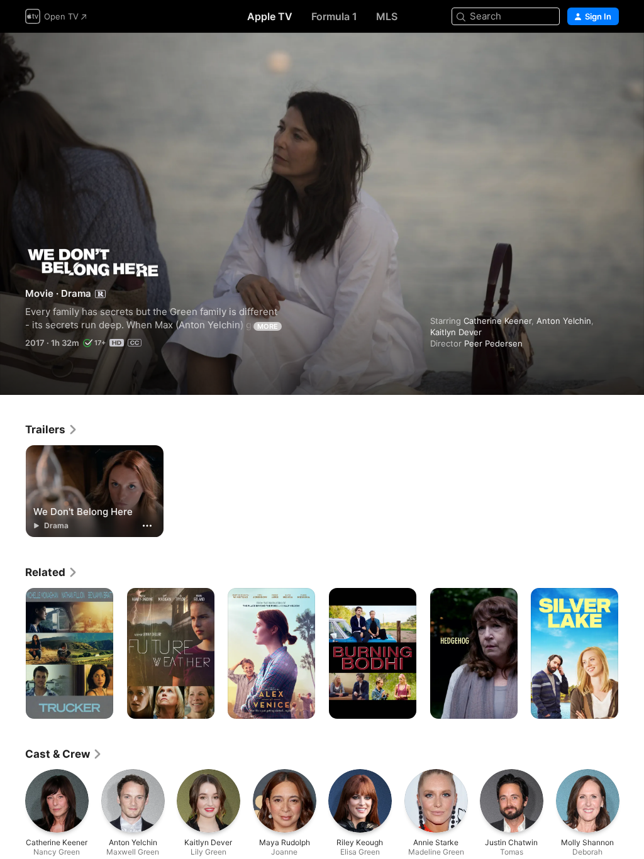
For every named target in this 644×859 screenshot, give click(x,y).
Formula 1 (334, 16)
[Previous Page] (12, 653)
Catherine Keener (497, 321)
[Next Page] (631, 653)
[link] (51, 429)
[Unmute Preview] (610, 57)
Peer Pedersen (493, 343)
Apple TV (269, 16)
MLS (386, 16)
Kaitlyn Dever (456, 332)
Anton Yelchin (563, 321)
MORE (267, 326)
